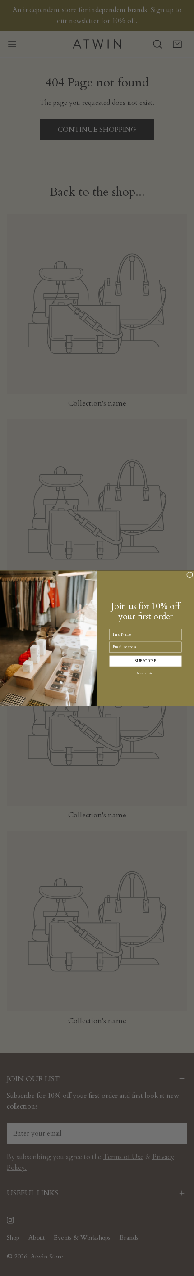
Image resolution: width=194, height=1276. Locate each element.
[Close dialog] (190, 574)
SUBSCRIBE (146, 660)
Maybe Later (145, 673)
